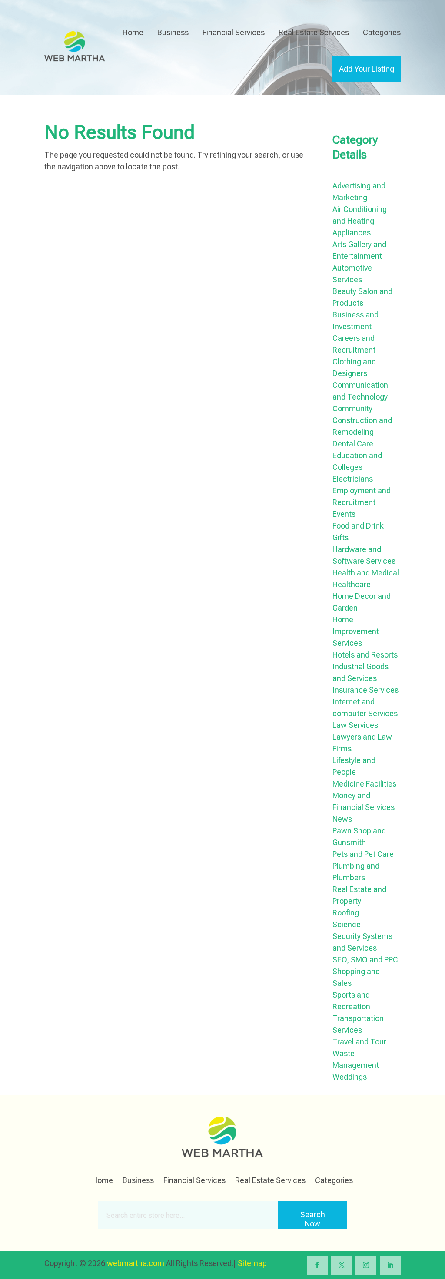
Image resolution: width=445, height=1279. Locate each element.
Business (173, 32)
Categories (382, 32)
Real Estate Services (314, 32)
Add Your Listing (366, 68)
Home (133, 32)
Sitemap (252, 1263)
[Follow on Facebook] (317, 1265)
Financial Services (234, 32)
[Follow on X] (341, 1265)
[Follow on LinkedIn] (390, 1265)
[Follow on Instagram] (365, 1265)
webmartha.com (135, 1263)
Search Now (312, 1219)
